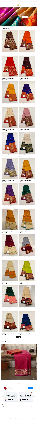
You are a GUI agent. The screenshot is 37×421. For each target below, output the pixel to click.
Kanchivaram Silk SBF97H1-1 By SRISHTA (24, 333)
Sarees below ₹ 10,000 (5, 380)
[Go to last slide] (3, 396)
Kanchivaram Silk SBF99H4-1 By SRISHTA (8, 307)
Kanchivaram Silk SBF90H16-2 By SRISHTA (8, 103)
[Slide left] (17, 384)
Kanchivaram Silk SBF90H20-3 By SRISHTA (8, 205)
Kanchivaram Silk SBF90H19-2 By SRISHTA (8, 129)
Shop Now (24, 16)
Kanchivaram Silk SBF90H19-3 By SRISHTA (24, 205)
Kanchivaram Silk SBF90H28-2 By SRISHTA (8, 78)
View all (18, 337)
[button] (2, 5)
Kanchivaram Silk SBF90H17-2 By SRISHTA (24, 52)
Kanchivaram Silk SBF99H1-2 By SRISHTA (8, 231)
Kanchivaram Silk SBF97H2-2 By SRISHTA (24, 307)
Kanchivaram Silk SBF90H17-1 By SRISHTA (8, 52)
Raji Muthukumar (10, 399)
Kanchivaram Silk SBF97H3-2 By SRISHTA (8, 333)
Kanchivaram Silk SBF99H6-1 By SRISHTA (24, 282)
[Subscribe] (17, 407)
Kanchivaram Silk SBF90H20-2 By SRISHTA (25, 180)
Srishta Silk (9, 387)
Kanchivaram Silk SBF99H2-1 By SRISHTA (24, 231)
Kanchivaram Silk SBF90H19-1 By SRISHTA (24, 129)
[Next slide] (34, 396)
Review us (30, 388)
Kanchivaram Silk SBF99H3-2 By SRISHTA (8, 256)
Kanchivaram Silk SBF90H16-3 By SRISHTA (24, 78)
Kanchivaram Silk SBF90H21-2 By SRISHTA (8, 180)
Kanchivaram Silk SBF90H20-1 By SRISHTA (25, 154)
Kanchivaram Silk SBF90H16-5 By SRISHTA (24, 103)
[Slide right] (20, 384)
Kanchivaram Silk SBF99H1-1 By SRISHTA (8, 282)
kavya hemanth (25, 394)
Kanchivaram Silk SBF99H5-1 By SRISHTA (24, 256)
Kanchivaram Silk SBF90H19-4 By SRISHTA (8, 154)
